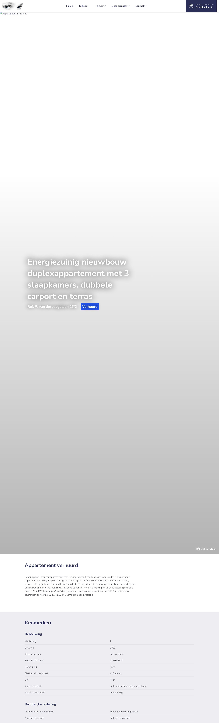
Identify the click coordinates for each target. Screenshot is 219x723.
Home (69, 6)
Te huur (99, 6)
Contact (139, 6)
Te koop (83, 6)
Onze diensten (119, 6)
